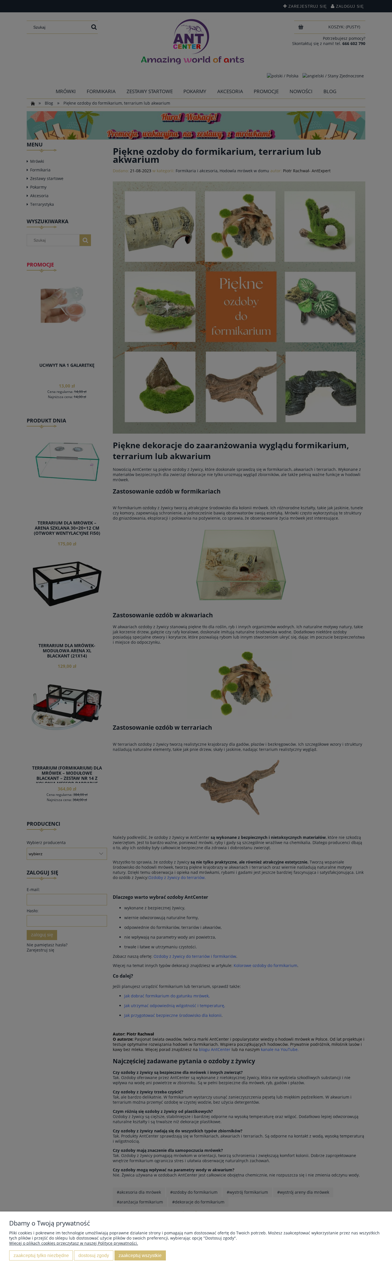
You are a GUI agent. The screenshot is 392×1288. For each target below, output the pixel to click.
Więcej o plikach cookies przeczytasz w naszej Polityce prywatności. (73, 1243)
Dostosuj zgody (93, 1255)
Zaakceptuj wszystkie (140, 1255)
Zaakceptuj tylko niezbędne (41, 1255)
